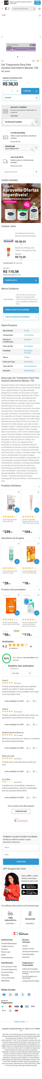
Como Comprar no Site (9, 966)
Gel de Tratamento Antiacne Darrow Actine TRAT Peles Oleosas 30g (30, 521)
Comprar (27, 91)
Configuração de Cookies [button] (30, 981)
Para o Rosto (28, 362)
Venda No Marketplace (9, 943)
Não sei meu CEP (16, 166)
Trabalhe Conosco (7, 946)
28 (6, 583)
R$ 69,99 (6, 631)
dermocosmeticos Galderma (17, 310)
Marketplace (5, 981)
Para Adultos (28, 346)
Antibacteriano (29, 370)
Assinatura (26, 957)
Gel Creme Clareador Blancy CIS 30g (10, 520)
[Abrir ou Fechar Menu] (2, 8)
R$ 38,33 (20, 241)
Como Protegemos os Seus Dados (29, 977)
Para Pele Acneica (30, 366)
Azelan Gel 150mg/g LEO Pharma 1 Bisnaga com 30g (25, 249)
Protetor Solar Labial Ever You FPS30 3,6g (29, 572)
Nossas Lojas (5, 952)
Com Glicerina (29, 335)
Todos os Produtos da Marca (17, 317)
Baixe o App (38, 2)
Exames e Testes (28, 949)
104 (27, 531)
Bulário (3, 955)
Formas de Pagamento (9, 969)
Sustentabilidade (7, 957)
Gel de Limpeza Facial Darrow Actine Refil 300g (11, 623)
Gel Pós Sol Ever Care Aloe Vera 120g (10, 572)
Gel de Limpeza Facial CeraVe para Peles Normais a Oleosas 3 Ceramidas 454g (29, 624)
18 (26, 583)
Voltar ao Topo (19, 1022)
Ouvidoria (4, 949)
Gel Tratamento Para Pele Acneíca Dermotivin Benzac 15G (25, 234)
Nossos (26, 941)
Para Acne (27, 339)
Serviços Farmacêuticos (30, 951)
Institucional (6, 940)
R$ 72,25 (20, 257)
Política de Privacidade (30, 969)
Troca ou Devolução (8, 978)
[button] (21, 37)
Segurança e (27, 964)
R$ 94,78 (18, 254)
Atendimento (7, 963)
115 (27, 634)
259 (7, 531)
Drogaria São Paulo (10, 81)
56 (6, 634)
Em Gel (26, 331)
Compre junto (11, 280)
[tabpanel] (21, 37)
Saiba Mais (14, 116)
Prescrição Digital (28, 954)
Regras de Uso (15, 141)
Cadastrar (21, 862)
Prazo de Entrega (7, 972)
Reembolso (5, 975)
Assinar (8, 98)
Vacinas (25, 946)
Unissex (27, 357)
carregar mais (21, 811)
